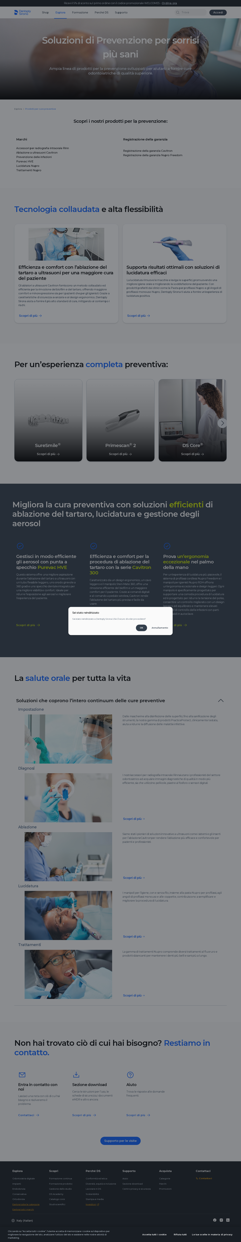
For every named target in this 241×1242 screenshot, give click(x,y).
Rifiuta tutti (180, 1234)
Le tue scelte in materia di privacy (212, 1234)
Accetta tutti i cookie (154, 1234)
